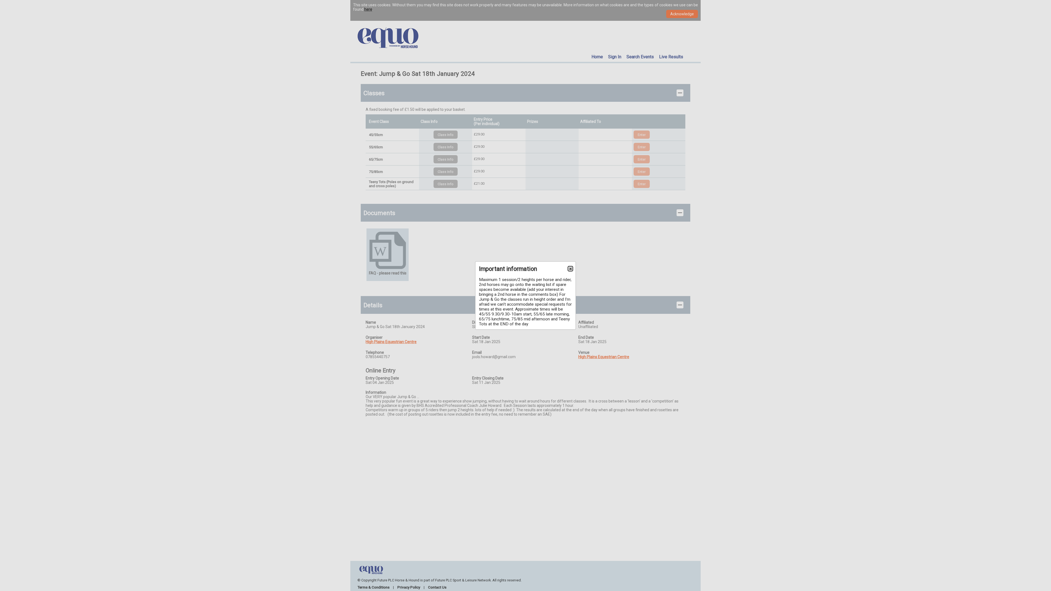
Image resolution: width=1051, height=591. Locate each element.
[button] (570, 268)
